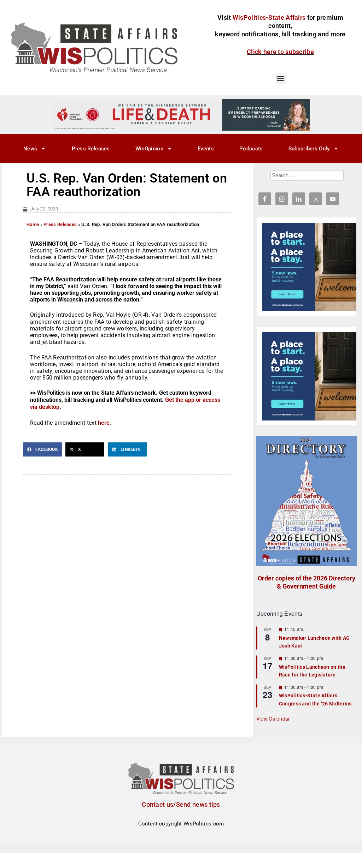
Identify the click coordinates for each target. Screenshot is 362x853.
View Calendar (273, 718)
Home (33, 224)
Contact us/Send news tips (181, 804)
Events (206, 148)
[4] (181, 114)
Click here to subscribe (280, 51)
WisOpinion (149, 148)
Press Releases (91, 148)
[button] (280, 78)
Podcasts (251, 148)
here (104, 422)
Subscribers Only (309, 148)
